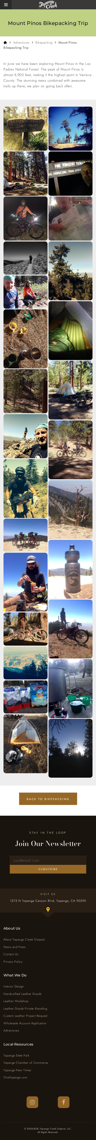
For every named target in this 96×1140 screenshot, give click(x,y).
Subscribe (48, 869)
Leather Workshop (15, 1001)
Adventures (21, 42)
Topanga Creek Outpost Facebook (63, 1102)
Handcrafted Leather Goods (22, 994)
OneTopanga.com (15, 1077)
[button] (6, 4)
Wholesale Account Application (25, 1023)
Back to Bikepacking (48, 799)
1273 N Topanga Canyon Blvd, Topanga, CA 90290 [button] (53, 906)
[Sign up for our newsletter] (48, 860)
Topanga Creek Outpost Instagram (32, 1102)
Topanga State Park (16, 1055)
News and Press (14, 947)
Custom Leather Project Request (25, 1016)
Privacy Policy (12, 961)
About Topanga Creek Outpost (24, 939)
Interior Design (13, 986)
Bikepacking (44, 42)
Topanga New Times (17, 1070)
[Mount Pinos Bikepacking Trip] (25, 129)
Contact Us (10, 954)
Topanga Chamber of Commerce (25, 1062)
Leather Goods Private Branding (25, 1008)
